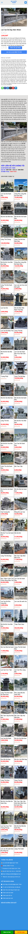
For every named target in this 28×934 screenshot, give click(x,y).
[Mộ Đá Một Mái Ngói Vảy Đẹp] (20, 299)
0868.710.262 (10, 865)
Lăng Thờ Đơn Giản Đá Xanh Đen (7, 693)
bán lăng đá (5, 60)
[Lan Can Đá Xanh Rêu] (7, 185)
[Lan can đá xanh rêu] (20, 593)
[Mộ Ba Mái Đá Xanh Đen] (20, 480)
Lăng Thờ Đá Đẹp (19, 376)
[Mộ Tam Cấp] (20, 458)
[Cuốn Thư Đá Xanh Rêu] (7, 458)
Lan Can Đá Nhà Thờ (7, 331)
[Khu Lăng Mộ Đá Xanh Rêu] (20, 684)
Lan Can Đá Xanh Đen (19, 444)
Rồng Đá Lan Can (19, 512)
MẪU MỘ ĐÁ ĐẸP (10, 70)
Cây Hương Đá (5, 512)
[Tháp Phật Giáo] (20, 616)
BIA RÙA (15, 60)
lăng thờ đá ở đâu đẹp (10, 68)
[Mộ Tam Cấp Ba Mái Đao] (7, 707)
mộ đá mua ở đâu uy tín (12, 74)
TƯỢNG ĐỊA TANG (14, 81)
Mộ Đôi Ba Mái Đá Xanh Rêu (20, 827)
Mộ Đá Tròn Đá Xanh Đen (7, 534)
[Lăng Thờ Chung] (7, 231)
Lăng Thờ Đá (18, 331)
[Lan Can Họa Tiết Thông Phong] (7, 817)
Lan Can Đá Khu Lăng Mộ (5, 602)
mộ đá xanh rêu (6, 76)
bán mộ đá (10, 60)
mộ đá (10, 71)
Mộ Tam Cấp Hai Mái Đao (19, 716)
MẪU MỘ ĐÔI (16, 70)
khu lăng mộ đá (20, 62)
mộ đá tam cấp (20, 74)
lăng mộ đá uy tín (4, 67)
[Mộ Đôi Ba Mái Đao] (7, 208)
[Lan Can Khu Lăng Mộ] (20, 661)
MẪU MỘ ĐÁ (3, 70)
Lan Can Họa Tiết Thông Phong (6, 827)
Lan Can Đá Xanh (6, 738)
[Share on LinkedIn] (16, 88)
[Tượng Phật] (7, 368)
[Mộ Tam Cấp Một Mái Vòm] (20, 547)
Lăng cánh (16, 64)
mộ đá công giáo (6, 73)
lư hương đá (22, 68)
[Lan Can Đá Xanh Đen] (20, 435)
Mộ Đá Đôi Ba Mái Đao (6, 352)
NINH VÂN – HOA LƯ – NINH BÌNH (15, 169)
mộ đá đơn (19, 77)
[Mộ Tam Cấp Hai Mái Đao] (20, 707)
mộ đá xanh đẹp (20, 76)
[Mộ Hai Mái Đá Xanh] (7, 638)
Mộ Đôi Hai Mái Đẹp (20, 759)
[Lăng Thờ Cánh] (20, 840)
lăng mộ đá (21, 64)
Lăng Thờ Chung (6, 239)
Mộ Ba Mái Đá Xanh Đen (20, 490)
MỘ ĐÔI (23, 77)
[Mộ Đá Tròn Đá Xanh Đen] (7, 524)
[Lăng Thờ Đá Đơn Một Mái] (20, 231)
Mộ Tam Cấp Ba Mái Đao (7, 716)
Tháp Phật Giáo (19, 624)
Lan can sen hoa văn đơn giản (20, 286)
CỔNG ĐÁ (14, 61)
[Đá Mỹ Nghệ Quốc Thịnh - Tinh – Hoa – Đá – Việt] (14, 2)
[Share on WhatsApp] (2, 88)
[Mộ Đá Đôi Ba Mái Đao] (7, 343)
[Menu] (2, 2)
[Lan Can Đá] (7, 299)
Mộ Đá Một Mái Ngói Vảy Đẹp (19, 309)
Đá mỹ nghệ (8, 83)
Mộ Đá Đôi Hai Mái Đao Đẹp (7, 263)
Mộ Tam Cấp (18, 466)
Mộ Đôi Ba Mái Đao (7, 216)
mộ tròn (6, 71)
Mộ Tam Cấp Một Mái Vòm (19, 556)
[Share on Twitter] (8, 88)
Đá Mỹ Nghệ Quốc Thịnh (14, 868)
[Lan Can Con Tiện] (7, 661)
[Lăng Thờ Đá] (20, 322)
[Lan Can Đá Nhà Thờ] (7, 322)
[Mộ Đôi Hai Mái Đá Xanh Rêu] (7, 793)
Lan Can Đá (9, 27)
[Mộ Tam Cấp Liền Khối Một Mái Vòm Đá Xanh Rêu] (20, 793)
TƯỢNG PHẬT (12, 80)
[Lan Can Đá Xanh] (7, 730)
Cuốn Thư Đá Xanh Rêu (6, 467)
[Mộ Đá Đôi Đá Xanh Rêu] (20, 208)
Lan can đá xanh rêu (20, 601)
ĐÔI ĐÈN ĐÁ (9, 84)
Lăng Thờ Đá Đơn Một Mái (19, 240)
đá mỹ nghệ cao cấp (15, 83)
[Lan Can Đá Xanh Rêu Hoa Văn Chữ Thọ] (20, 343)
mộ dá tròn (21, 70)
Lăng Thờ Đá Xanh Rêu (6, 286)
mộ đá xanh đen (13, 76)
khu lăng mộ (13, 62)
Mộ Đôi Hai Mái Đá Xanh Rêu (7, 802)
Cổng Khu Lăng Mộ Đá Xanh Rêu (20, 194)
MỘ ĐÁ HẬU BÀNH (14, 73)
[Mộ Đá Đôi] (20, 524)
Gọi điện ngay (21, 932)
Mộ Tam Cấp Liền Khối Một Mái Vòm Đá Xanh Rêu (20, 803)
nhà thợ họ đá (6, 80)
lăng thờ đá (3, 68)
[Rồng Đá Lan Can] (20, 503)
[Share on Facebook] (5, 88)
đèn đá (4, 84)
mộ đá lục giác (21, 73)
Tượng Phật (4, 376)
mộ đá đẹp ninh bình (7, 77)
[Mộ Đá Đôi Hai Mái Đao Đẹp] (7, 254)
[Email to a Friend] (10, 88)
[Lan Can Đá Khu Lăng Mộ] (7, 593)
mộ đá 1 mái (14, 71)
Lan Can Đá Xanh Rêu (6, 194)
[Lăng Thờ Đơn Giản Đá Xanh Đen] (7, 684)
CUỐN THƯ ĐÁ (19, 61)
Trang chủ (3, 27)
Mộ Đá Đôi (14, 77)
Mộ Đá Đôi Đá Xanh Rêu (20, 217)
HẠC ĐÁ (9, 62)
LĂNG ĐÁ (17, 68)
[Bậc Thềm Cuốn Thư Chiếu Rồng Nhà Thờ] (7, 570)
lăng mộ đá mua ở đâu (21, 65)
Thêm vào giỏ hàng (15, 47)
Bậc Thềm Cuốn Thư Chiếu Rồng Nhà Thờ (7, 579)
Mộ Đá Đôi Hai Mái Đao (20, 421)
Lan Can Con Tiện (6, 670)
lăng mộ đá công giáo (12, 65)
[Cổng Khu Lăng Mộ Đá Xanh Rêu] (20, 185)
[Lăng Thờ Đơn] (7, 772)
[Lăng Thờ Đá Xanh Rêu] (7, 276)
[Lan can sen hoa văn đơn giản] (20, 276)
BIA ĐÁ (18, 60)
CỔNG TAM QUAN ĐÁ (7, 61)
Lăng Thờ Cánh (19, 849)
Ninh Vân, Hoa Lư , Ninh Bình (14, 871)
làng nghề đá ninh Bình (13, 67)
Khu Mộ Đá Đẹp (5, 759)
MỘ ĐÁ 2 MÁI (20, 71)
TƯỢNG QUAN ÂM (19, 80)
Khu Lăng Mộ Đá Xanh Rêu (19, 693)
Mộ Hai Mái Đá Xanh (7, 647)
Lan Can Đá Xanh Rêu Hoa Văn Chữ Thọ (19, 353)
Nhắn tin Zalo (7, 932)
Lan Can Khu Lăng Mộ (19, 671)
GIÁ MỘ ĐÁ (5, 62)
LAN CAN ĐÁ (11, 64)
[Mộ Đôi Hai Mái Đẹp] (20, 751)
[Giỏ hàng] (25, 2)
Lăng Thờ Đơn (5, 780)
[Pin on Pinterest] (13, 88)
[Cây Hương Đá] (7, 503)
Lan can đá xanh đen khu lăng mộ (7, 850)
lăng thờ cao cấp (21, 67)
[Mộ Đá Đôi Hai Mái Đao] (20, 412)
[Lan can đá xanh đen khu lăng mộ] (7, 840)
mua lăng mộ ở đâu (13, 79)
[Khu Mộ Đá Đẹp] (7, 751)
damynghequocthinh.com (14, 876)
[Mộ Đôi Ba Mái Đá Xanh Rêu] (20, 817)
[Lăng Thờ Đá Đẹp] (20, 368)
